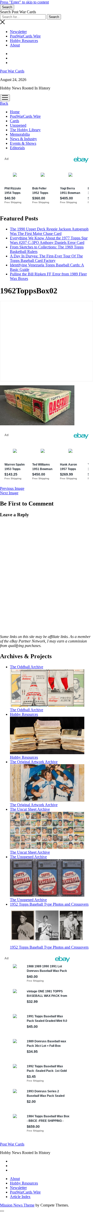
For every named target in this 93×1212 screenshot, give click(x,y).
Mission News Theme (17, 1205)
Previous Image (12, 488)
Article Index (20, 1197)
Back (4, 103)
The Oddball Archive (26, 710)
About (15, 45)
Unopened (18, 125)
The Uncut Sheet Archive (30, 852)
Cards (14, 121)
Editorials (17, 148)
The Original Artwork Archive (34, 805)
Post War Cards (12, 71)
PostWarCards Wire (25, 36)
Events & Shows (23, 143)
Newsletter (18, 31)
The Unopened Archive (28, 900)
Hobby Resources (24, 40)
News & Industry (23, 139)
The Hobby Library (25, 130)
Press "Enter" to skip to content (24, 2)
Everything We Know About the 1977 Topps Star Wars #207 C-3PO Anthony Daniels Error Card (49, 240)
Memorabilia (20, 134)
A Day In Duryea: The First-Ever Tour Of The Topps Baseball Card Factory (46, 258)
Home (15, 112)
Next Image (9, 493)
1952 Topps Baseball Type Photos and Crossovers (49, 947)
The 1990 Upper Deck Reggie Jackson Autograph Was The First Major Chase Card (49, 231)
